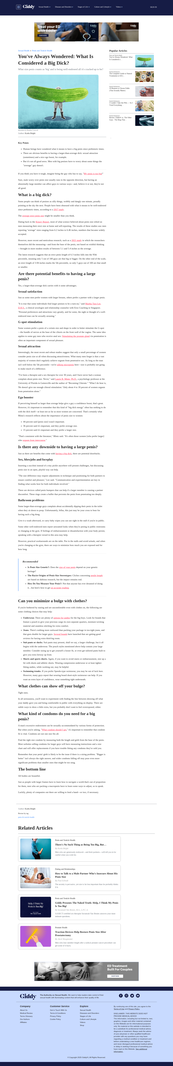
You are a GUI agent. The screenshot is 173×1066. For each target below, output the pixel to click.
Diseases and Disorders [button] (63, 7)
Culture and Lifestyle (88, 1019)
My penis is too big (93, 173)
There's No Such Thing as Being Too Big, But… (80, 844)
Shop (82, 1025)
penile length (97, 575)
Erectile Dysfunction (114, 72)
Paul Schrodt (63, 881)
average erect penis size (33, 215)
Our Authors (25, 1019)
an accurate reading (60, 587)
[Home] (29, 7)
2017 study (59, 209)
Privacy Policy (55, 1016)
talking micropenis (65, 364)
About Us (23, 1010)
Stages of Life (85, 1016)
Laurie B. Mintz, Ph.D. (65, 379)
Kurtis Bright (30, 133)
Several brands (60, 634)
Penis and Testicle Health (42, 51)
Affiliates (23, 1022)
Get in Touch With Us (58, 1010)
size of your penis (67, 567)
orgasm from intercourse (34, 440)
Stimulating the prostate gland (76, 336)
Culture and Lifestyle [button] (102, 7)
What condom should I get (54, 729)
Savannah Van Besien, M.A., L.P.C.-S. (73, 910)
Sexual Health (23, 51)
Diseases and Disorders (89, 1013)
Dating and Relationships (65, 869)
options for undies (61, 618)
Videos (82, 1022)
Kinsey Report (42, 222)
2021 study (77, 240)
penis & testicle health (26, 817)
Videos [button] (118, 7)
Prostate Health (61, 927)
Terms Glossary (26, 1016)
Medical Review (26, 1013)
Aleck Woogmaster (65, 939)
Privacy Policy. (134, 1009)
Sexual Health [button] (44, 7)
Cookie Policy (55, 1019)
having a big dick (64, 453)
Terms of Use (119, 1009)
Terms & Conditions (58, 1013)
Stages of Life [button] (83, 7)
